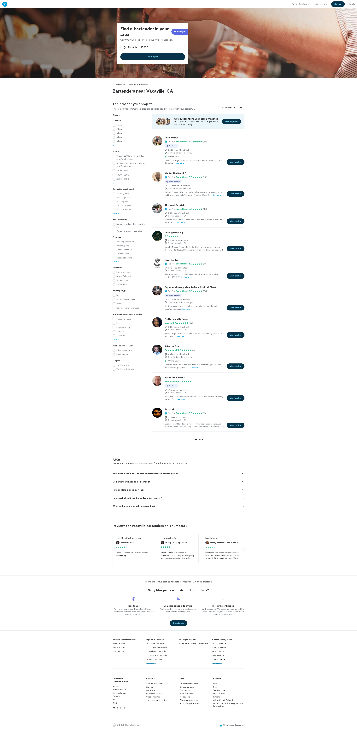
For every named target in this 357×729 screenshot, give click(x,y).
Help (215, 684)
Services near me (154, 693)
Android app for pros (189, 703)
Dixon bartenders (219, 647)
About (115, 686)
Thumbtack (117, 85)
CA (125, 85)
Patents (216, 697)
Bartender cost (119, 643)
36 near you (180, 31)
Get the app (151, 690)
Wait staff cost (119, 647)
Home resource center (156, 700)
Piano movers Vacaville (155, 643)
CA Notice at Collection (224, 700)
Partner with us (119, 690)
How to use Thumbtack (156, 684)
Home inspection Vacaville (156, 647)
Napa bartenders (218, 651)
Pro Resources (186, 693)
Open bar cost (119, 651)
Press (115, 699)
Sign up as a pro (187, 687)
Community (185, 690)
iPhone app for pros (189, 700)
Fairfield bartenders (219, 643)
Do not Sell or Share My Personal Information (228, 704)
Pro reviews (185, 697)
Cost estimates (153, 697)
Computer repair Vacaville (156, 655)
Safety (216, 687)
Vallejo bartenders (219, 659)
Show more (151, 663)
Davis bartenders (218, 655)
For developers (119, 693)
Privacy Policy (219, 693)
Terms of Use (219, 690)
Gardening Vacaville (154, 659)
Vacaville (132, 85)
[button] (170, 141)
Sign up (149, 687)
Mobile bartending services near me (193, 643)
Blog (115, 703)
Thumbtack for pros (189, 684)
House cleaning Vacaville (156, 651)
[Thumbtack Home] (4, 4)
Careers (116, 696)
